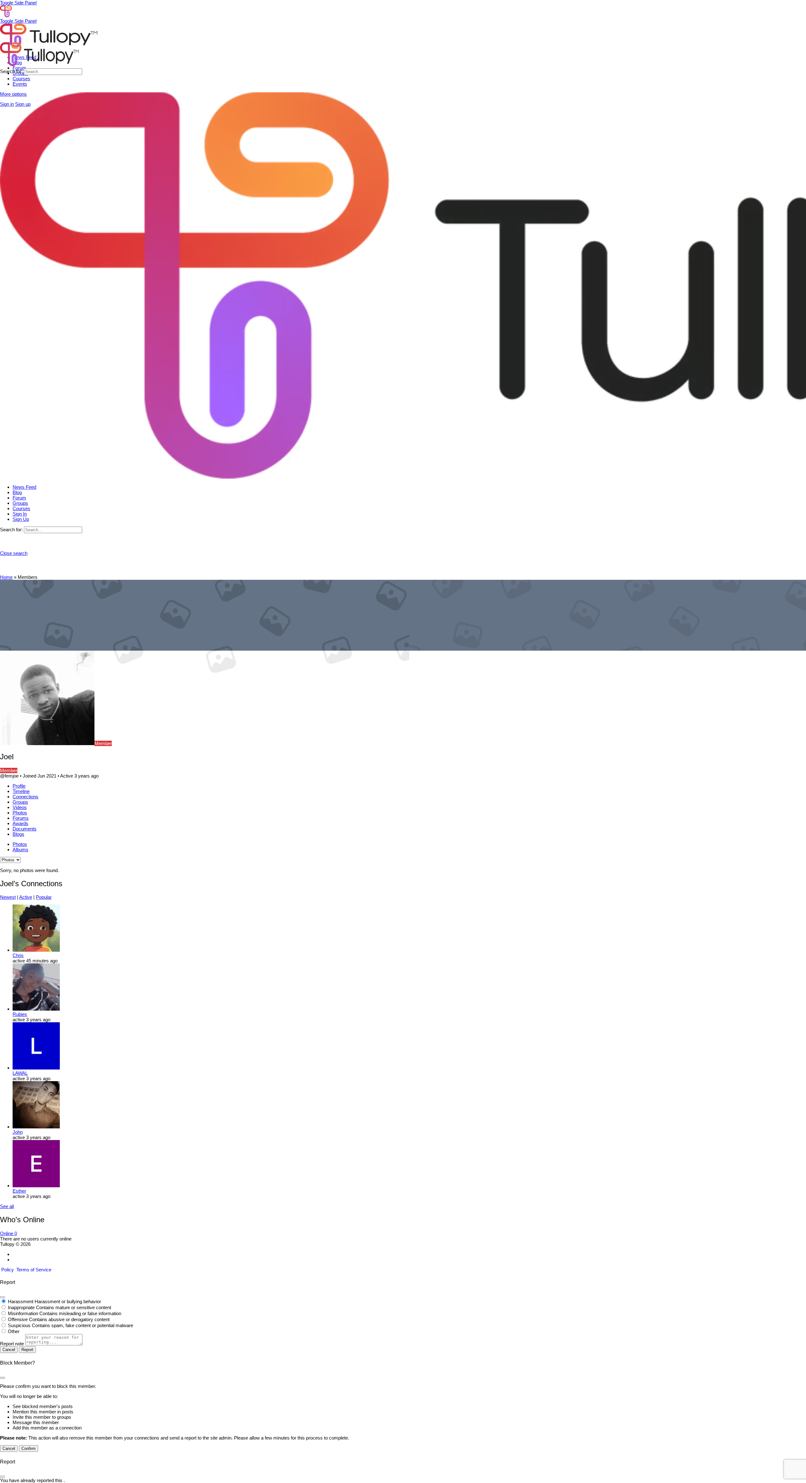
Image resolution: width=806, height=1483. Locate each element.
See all (7, 1206)
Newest (8, 897)
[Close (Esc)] (2, 1297)
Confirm (28, 1448)
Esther (19, 1191)
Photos (20, 844)
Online (8, 1233)
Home (6, 577)
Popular (44, 897)
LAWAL (20, 1073)
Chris (18, 955)
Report (27, 1349)
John (18, 1132)
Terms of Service (33, 1269)
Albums (20, 849)
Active (25, 897)
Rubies (20, 1014)
